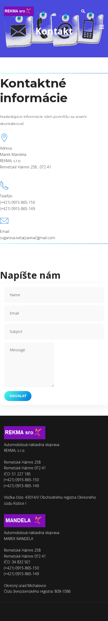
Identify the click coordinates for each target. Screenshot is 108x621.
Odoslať (17, 396)
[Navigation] (101, 27)
